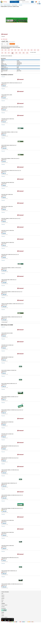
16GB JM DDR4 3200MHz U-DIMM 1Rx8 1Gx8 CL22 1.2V (11, 291)
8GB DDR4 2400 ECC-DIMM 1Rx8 (7, 242)
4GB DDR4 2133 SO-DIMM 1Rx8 (7, 345)
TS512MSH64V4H (4, 358)
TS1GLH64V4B (3, 195)
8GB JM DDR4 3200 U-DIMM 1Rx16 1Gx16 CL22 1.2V (11, 170)
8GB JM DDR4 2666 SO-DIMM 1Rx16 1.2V (9, 383)
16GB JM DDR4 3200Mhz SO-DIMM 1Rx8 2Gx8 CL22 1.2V (12, 508)
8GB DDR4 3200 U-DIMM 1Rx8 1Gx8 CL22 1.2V (10, 254)
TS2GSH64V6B (3, 546)
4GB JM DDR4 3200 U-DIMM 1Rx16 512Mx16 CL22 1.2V (11, 82)
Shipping (2, 596)
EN (39, 3)
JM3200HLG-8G (3, 171)
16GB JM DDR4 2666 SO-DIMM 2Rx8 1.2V (9, 483)
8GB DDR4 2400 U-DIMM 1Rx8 (7, 194)
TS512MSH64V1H (4, 346)
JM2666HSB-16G (4, 471)
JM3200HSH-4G (3, 334)
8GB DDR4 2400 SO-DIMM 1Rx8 (7, 433)
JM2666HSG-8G (4, 384)
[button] (32, 9)
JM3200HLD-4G (3, 84)
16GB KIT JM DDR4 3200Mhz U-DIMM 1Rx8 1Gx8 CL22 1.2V (12, 303)
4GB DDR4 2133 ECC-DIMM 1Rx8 (7, 118)
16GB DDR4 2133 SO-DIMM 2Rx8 (7, 520)
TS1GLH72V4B (3, 243)
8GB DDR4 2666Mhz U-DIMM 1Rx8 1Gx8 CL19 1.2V (10, 218)
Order (2, 593)
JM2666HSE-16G (4, 484)
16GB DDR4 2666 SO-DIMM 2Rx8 (7, 545)
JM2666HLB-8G (3, 133)
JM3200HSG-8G (4, 411)
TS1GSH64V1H (3, 423)
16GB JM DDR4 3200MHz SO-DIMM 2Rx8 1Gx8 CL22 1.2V (12, 495)
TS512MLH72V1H (4, 120)
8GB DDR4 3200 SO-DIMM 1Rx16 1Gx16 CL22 (9, 457)
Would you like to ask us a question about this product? (9, 46)
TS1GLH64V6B (3, 219)
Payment (2, 595)
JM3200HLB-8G (3, 159)
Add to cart (12, 43)
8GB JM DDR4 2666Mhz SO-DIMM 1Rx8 (8, 370)
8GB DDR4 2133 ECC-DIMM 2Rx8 (7, 230)
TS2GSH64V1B (3, 521)
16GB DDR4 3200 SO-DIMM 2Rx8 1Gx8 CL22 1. (10, 557)
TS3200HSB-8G (3, 447)
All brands (3, 606)
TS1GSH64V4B (3, 435)
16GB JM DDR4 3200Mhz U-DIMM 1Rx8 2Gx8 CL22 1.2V (11, 316)
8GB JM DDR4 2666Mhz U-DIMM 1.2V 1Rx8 (9, 132)
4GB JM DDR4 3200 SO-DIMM (7, 333)
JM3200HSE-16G (4, 509)
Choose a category (14, 1)
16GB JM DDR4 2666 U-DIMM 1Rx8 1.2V (8, 279)
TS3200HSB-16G (4, 558)
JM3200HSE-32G (4, 585)
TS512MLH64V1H (4, 108)
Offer (2, 601)
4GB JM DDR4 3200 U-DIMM (6, 94)
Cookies (2, 615)
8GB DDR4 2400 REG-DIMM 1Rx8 (7, 182)
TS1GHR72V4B (3, 183)
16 (12, 53)
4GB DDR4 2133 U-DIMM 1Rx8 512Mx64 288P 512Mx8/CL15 (12, 106)
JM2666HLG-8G (3, 146)
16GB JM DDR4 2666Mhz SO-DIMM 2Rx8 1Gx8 (10, 469)
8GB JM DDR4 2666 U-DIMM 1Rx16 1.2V (8, 145)
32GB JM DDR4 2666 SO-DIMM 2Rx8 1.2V (9, 570)
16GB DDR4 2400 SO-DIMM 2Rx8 (7, 532)
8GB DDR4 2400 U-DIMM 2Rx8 (7, 206)
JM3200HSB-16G (4, 496)
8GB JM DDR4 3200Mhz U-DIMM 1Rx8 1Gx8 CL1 (10, 158)
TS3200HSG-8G (3, 459)
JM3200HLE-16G (4, 318)
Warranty (2, 598)
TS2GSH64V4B (3, 533)
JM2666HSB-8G (3, 371)
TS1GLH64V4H (3, 207)
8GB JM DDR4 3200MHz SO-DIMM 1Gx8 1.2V (9, 396)
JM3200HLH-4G (3, 96)
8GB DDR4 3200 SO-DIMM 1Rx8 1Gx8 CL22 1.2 (10, 445)
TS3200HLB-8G (3, 255)
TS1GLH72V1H (3, 231)
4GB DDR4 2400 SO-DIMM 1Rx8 (7, 357)
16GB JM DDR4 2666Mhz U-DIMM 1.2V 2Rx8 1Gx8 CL (11, 267)
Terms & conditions (4, 617)
